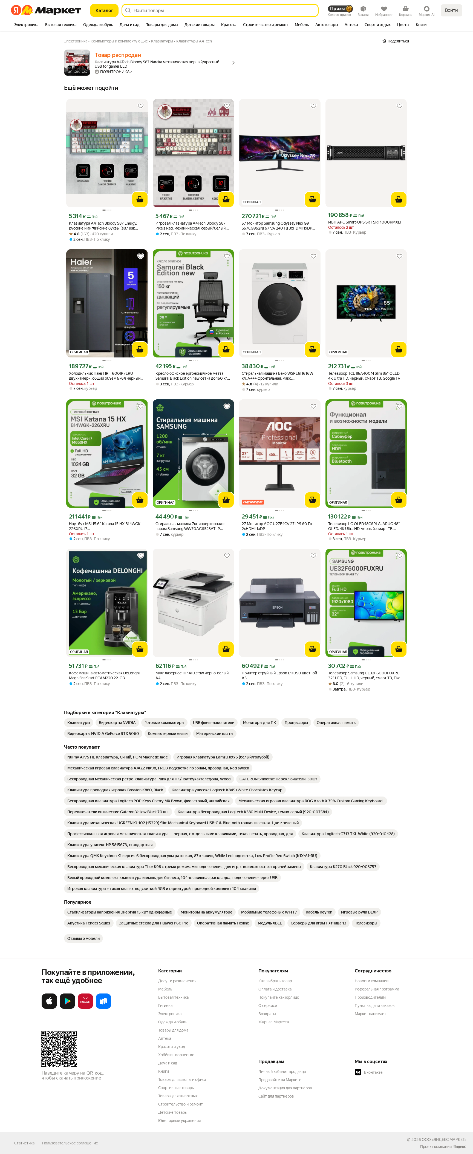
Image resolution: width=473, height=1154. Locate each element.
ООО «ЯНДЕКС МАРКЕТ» (444, 1139)
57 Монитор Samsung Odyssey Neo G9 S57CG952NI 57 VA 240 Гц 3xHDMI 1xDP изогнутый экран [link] (277, 226)
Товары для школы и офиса (182, 1079)
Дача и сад (167, 1063)
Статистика (24, 1143)
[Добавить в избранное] (141, 106)
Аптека (164, 1038)
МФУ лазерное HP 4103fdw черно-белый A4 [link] (192, 675)
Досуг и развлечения (177, 981)
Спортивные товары (176, 1088)
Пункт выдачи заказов (375, 1005)
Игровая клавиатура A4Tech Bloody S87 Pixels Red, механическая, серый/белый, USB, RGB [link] (190, 226)
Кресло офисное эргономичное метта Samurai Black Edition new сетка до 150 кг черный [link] (191, 376)
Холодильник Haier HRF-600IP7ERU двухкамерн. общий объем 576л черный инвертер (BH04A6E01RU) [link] (104, 376)
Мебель (165, 989)
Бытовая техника (173, 997)
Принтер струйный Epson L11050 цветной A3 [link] (279, 675)
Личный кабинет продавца (282, 1071)
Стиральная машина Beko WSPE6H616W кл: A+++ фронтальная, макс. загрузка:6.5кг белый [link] (277, 376)
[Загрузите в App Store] (49, 1008)
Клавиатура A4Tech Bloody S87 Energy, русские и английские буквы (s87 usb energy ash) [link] (103, 226)
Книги (163, 1071)
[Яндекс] (459, 1146)
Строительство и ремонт (180, 1104)
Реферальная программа (377, 989)
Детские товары (173, 1112)
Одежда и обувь (172, 1022)
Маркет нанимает (370, 1014)
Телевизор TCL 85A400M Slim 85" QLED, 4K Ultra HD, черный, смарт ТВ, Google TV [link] (364, 375)
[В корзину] (140, 199)
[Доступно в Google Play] (67, 1008)
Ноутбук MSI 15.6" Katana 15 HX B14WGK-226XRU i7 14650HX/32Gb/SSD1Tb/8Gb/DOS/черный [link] (107, 526)
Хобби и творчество (176, 1055)
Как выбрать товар (275, 981)
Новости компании (371, 981)
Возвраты (267, 1014)
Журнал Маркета (273, 1022)
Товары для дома (173, 1030)
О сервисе (267, 1005)
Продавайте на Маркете (279, 1080)
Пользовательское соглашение (70, 1143)
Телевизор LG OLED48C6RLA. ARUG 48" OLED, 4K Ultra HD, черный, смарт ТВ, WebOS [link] (364, 526)
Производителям (370, 997)
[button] (393, 1072)
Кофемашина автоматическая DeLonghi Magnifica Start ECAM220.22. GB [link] (104, 675)
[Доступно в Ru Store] (103, 1008)
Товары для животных (178, 1096)
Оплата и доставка (275, 989)
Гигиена (165, 1005)
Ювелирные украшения (179, 1120)
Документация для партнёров (285, 1088)
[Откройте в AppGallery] (85, 1008)
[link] (78, 722)
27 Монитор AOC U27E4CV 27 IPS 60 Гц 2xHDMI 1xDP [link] (277, 526)
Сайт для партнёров (276, 1096)
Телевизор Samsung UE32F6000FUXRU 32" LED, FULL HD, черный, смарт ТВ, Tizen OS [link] (365, 675)
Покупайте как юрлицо (278, 997)
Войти (451, 10)
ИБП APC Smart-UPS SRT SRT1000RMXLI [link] (364, 222)
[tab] (26, 25)
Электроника (169, 1014)
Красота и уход (171, 1046)
